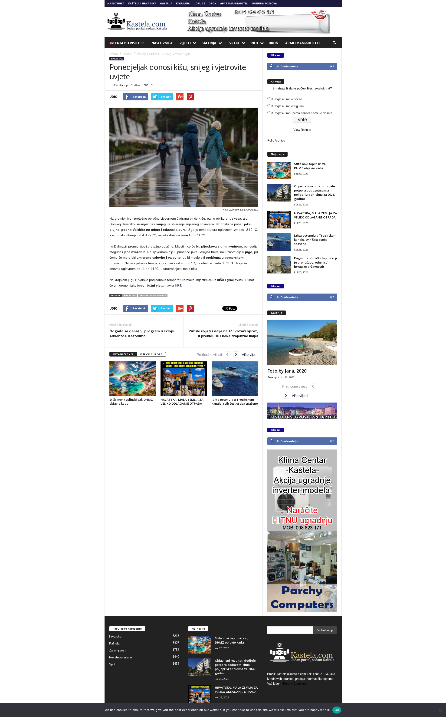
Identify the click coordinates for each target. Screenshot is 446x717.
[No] (440, 710)
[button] (335, 43)
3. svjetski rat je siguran (287, 106)
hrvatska (130, 295)
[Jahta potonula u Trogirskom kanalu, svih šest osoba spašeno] (235, 378)
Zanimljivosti (117, 650)
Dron (212, 3)
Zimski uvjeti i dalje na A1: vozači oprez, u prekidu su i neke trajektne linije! (223, 333)
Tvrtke (233, 43)
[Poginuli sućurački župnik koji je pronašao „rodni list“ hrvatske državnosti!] (279, 265)
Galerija (166, 3)
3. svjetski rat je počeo (286, 99)
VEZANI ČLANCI (123, 354)
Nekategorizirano (120, 657)
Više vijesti (248, 355)
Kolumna (183, 3)
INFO (254, 43)
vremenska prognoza (153, 295)
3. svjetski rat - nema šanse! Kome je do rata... (303, 113)
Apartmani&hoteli (234, 3)
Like (331, 66)
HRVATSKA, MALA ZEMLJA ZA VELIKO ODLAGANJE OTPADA (182, 401)
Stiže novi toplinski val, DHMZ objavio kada (131, 401)
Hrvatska (117, 58)
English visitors (129, 43)
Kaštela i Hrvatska (142, 3)
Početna (113, 54)
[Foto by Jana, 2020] (302, 342)
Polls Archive (276, 140)
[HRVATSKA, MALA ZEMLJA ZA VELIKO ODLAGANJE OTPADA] (184, 378)
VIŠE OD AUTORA (151, 354)
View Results (302, 130)
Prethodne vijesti (211, 355)
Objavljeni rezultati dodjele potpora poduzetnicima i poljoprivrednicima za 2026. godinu (314, 192)
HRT (178, 285)
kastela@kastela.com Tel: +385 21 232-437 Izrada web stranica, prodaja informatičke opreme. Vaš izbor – (301, 678)
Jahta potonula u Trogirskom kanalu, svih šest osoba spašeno (235, 401)
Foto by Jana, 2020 (287, 371)
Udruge (199, 3)
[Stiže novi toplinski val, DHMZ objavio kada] (132, 378)
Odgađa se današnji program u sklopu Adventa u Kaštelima (142, 333)
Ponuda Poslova (264, 3)
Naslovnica (116, 3)
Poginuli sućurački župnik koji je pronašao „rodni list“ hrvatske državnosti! (315, 262)
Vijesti (185, 43)
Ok (337, 710)
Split (112, 664)
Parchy (118, 85)
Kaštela (114, 643)
